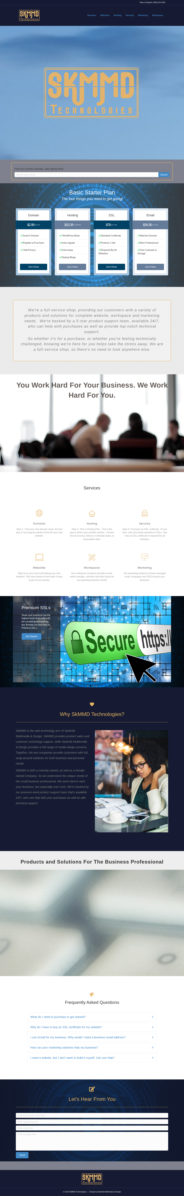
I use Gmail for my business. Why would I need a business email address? (77, 1037)
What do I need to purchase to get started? (58, 1016)
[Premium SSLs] (92, 639)
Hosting (117, 15)
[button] (33, 267)
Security (130, 15)
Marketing (143, 15)
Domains (91, 15)
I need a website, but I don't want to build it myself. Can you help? (72, 1057)
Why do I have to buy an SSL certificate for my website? (66, 1027)
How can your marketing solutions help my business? (64, 1047)
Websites (104, 15)
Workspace (157, 15)
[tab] (92, 1017)
